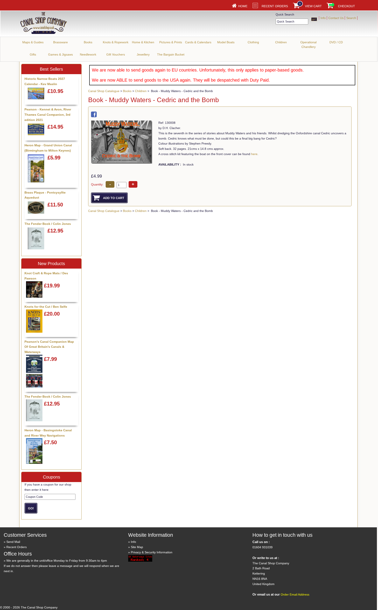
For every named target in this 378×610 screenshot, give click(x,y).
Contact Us (336, 18)
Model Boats (225, 42)
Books (88, 42)
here (254, 154)
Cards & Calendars (198, 42)
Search (351, 18)
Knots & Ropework (115, 42)
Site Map (137, 547)
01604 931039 (262, 547)
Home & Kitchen (143, 42)
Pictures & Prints (170, 42)
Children (281, 42)
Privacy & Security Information (151, 552)
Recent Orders (275, 6)
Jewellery (143, 54)
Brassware (60, 42)
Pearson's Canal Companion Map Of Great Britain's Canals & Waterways (49, 347)
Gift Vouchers (115, 54)
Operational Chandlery (308, 44)
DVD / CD (336, 42)
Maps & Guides (33, 42)
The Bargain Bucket (170, 54)
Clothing (253, 42)
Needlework (88, 54)
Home (242, 6)
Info (323, 18)
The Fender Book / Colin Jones (47, 223)
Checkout (346, 6)
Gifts (33, 54)
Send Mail (13, 542)
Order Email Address (295, 594)
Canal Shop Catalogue (103, 91)
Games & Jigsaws (60, 54)
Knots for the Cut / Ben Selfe (45, 306)
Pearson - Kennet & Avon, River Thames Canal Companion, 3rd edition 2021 (47, 115)
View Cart (313, 6)
